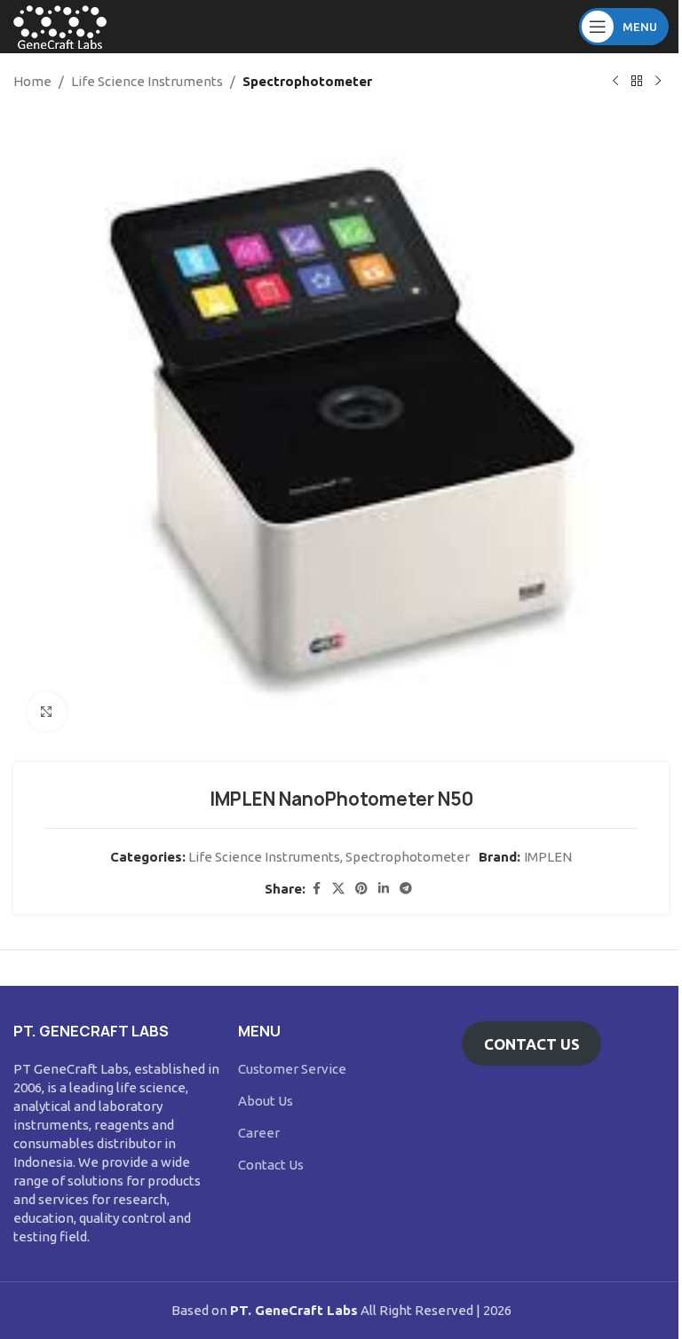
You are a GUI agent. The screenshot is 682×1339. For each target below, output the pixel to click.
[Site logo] (60, 25)
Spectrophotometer (307, 81)
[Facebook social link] (316, 889)
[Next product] (658, 81)
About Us (265, 1100)
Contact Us (271, 1164)
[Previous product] (615, 81)
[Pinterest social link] (361, 889)
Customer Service (292, 1068)
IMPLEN (548, 856)
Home (32, 81)
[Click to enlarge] (47, 712)
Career (259, 1132)
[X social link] (338, 889)
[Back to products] (636, 81)
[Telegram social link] (405, 889)
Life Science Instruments (147, 81)
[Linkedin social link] (383, 889)
